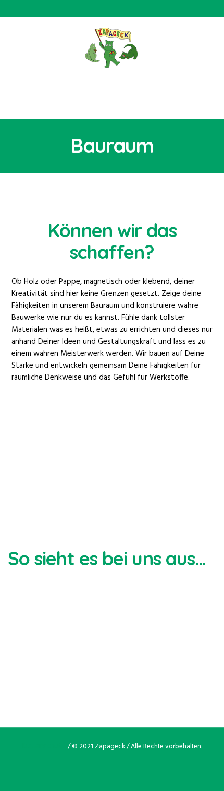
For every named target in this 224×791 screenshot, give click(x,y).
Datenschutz (44, 746)
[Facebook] (93, 766)
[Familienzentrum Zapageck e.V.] (112, 47)
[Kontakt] (130, 766)
